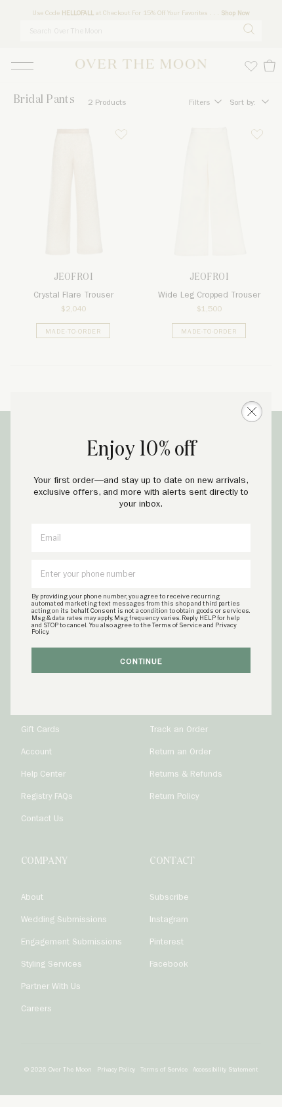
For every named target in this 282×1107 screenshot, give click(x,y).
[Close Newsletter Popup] (251, 411)
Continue (141, 662)
